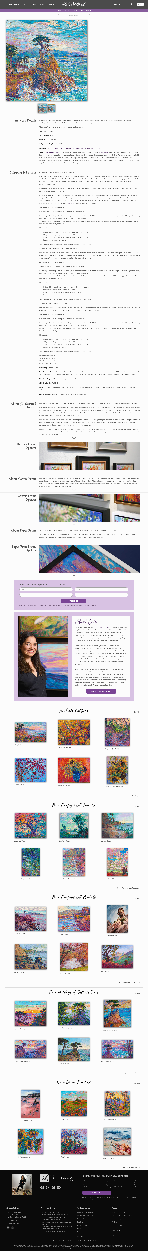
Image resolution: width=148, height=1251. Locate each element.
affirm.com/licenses (52, 1248)
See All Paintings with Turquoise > (128, 888)
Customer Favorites (59, 148)
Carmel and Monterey (75, 148)
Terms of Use (54, 605)
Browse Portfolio (83, 1219)
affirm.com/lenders (129, 1245)
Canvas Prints (82, 1225)
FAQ (113, 1235)
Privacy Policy (64, 605)
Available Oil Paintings (85, 1212)
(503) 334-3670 (115, 4)
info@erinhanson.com (14, 1223)
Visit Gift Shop (117, 1225)
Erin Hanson (103, 152)
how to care (71, 203)
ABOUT (17, 4)
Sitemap (42, 1241)
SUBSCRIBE (52, 4)
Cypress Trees (96, 148)
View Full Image (77, 97)
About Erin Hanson (118, 1212)
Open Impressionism (52, 152)
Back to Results (74, 15)
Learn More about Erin (101, 691)
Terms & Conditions (68, 1241)
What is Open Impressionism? (122, 1215)
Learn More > (80, 1236)
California (87, 148)
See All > (137, 712)
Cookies (49, 1241)
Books (79, 1228)
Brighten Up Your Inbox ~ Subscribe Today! (74, 10)
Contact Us (116, 1230)
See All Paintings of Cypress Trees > (128, 1073)
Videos (114, 1222)
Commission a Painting (85, 1215)
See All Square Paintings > (131, 1167)
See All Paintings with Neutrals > (129, 982)
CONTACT (42, 4)
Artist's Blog (116, 1219)
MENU (140, 4)
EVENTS (33, 4)
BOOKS (25, 4)
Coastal (49, 148)
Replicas (80, 1222)
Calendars (80, 1232)
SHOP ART (8, 4)
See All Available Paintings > (130, 796)
